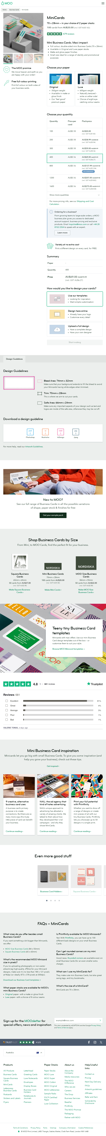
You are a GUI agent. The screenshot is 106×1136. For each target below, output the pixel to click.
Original (9, 994)
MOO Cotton (50, 1082)
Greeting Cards (30, 1074)
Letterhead (28, 1070)
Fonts (45, 1128)
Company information (67, 1128)
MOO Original (50, 1086)
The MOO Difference (69, 1081)
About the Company (69, 1071)
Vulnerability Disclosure (90, 1102)
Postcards (7, 1094)
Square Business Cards (15, 951)
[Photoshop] (30, 432)
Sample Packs (50, 1093)
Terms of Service (63, 1028)
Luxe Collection (51, 1103)
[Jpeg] (75, 432)
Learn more (62, 232)
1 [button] (47, 901)
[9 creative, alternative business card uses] (19, 786)
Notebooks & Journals (30, 1097)
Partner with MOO (72, 1117)
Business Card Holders (30, 1091)
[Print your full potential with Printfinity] (87, 786)
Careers (68, 1090)
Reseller (68, 1102)
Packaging (69, 1113)
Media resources (72, 1077)
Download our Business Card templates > (22, 980)
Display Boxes (30, 1086)
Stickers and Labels (11, 1098)
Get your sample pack (53, 515)
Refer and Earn (91, 1097)
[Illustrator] (45, 432)
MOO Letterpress (51, 1090)
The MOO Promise (73, 1109)
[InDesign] (60, 432)
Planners (27, 1102)
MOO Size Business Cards (16, 949)
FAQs (87, 1085)
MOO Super (49, 1078)
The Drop (69, 1094)
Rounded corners (75, 958)
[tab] (14, 359)
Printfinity (69, 938)
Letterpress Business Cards (10, 1089)
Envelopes (28, 1082)
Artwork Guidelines (34, 446)
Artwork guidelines (93, 1089)
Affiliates (88, 1093)
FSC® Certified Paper (50, 1098)
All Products (8, 1070)
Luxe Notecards (31, 1078)
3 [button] (55, 901)
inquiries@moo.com (78, 224)
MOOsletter (32, 1021)
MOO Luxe (49, 1074)
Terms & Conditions (20, 1128)
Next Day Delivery (93, 1081)
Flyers (6, 1102)
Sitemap (53, 1128)
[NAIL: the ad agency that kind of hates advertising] (53, 786)
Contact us (89, 1074)
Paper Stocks (49, 1070)
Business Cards (10, 1074)
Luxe (7, 997)
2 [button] (51, 901)
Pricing (88, 1078)
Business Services (72, 1098)
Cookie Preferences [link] (85, 1128)
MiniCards (7, 1084)
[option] (53, 882)
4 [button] (59, 901)
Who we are (70, 1087)
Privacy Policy (96, 1025)
